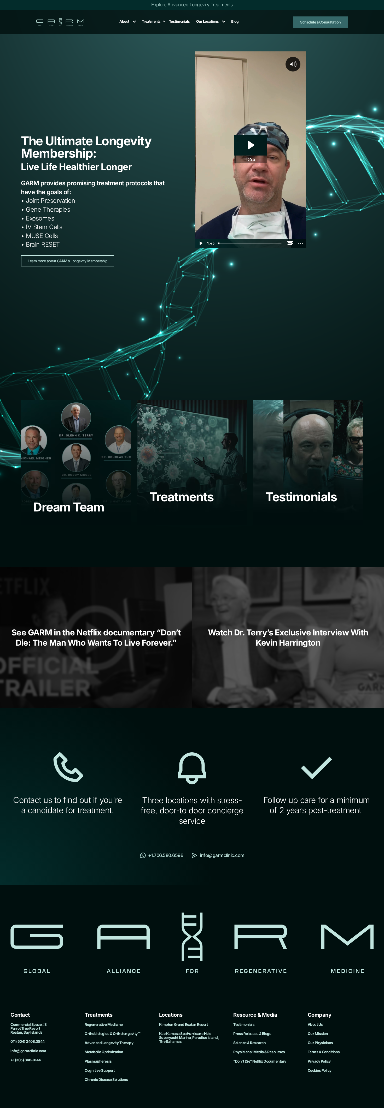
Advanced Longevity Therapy (109, 1043)
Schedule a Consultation (320, 22)
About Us (315, 1025)
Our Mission (318, 1034)
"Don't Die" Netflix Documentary (259, 1061)
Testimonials (179, 21)
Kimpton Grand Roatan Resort (183, 1025)
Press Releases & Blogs (252, 1034)
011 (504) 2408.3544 (27, 1042)
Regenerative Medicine (104, 1025)
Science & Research (249, 1043)
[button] (126, 21)
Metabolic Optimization (104, 1052)
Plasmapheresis (98, 1061)
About (124, 21)
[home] (60, 22)
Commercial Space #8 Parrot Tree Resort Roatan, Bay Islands (28, 1028)
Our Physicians (320, 1043)
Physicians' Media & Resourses (259, 1052)
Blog (234, 21)
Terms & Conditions (324, 1052)
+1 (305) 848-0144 (25, 1060)
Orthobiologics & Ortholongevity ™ (113, 1034)
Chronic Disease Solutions (106, 1080)
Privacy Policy (319, 1061)
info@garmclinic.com (28, 1051)
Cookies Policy (319, 1071)
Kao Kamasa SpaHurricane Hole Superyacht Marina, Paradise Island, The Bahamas (189, 1038)
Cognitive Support (100, 1071)
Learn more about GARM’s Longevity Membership (67, 261)
